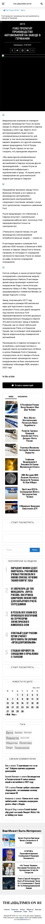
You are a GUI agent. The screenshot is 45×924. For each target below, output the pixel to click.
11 (32, 699)
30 (22, 711)
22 (17, 707)
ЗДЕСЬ (26, 917)
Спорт (9, 747)
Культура (27, 732)
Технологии (22, 747)
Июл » (14, 714)
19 (37, 703)
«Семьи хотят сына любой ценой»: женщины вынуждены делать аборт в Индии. (21, 801)
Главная (7, 909)
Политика (26, 743)
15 (17, 703)
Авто (23, 10)
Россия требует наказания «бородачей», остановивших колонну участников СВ (22, 790)
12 (37, 699)
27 (8, 711)
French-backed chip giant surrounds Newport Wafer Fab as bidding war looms (22, 812)
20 (7, 707)
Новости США (24, 738)
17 (27, 703)
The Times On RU (12, 10)
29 (17, 711)
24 (27, 707)
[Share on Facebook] (12, 50)
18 (32, 703)
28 (13, 711)
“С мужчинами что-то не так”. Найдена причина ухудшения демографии (21, 768)
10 (27, 699)
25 (32, 707)
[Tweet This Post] (17, 50)
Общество (12, 743)
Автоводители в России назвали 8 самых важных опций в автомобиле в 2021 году (22, 779)
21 (13, 707)
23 (22, 707)
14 (13, 703)
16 (22, 703)
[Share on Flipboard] (22, 50)
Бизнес (18, 732)
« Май (7, 714)
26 (37, 707)
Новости (12, 737)
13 (8, 703)
